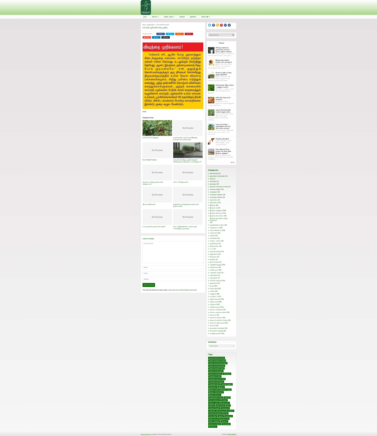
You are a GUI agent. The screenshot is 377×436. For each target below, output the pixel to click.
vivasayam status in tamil (217, 379)
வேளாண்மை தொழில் (216, 331)
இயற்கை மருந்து (226, 389)
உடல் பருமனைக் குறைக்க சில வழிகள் (154, 226)
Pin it (189, 33)
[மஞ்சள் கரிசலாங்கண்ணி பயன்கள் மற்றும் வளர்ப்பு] (211, 112)
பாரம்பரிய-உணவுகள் (216, 280)
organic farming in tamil (216, 368)
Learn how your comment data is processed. (182, 290)
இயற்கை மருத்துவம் (216, 210)
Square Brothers (232, 434)
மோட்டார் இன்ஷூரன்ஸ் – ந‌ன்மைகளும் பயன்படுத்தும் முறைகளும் (185, 227)
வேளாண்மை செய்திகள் (217, 328)
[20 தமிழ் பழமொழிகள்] (211, 141)
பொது (212, 286)
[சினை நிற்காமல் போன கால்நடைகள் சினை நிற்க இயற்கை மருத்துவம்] (211, 152)
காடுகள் (212, 235)
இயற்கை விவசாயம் (216, 213)
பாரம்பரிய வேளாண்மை (215, 413)
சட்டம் (211, 249)
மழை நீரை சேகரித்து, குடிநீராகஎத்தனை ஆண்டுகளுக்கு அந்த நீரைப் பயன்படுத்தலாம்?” (187, 161)
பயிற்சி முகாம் (214, 270)
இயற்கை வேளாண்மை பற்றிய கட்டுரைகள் (219, 219)
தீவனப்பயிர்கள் (214, 262)
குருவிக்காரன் (214, 243)
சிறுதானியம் (214, 254)
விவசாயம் (154, 16)
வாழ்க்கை (213, 304)
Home (144, 24)
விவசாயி (212, 325)
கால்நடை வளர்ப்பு (168, 16)
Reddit (180, 33)
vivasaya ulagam (215, 189)
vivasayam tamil (214, 384)
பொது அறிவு (214, 288)
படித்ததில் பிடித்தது (150, 24)
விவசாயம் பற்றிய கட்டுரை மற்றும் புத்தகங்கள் (224, 73)
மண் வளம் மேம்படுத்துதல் (150, 137)
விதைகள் (182, 16)
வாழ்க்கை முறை (215, 307)
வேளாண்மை (212, 426)
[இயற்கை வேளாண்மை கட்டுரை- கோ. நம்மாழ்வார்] (211, 63)
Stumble (148, 37)
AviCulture (213, 181)
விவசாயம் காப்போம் (216, 317)
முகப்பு (145, 16)
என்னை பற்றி (204, 16)
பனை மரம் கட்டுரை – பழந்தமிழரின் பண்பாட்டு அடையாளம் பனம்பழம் (223, 126)
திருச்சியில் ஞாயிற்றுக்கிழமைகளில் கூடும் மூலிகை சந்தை (186, 205)
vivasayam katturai (216, 197)
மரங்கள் (212, 291)
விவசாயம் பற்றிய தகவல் (217, 323)
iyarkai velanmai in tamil (216, 358)
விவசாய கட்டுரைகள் (216, 309)
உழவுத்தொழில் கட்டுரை (217, 225)
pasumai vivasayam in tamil (219, 186)
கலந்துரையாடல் (215, 227)
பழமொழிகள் (214, 275)
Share (161, 33)
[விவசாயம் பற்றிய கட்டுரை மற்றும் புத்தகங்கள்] (211, 75)
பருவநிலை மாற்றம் (215, 272)
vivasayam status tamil (216, 381)
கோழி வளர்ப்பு (214, 246)
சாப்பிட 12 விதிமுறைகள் (180, 182)
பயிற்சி (211, 411)
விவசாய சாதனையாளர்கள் (218, 312)
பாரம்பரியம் (230, 411)
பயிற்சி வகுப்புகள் (220, 411)
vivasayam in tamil (215, 376)
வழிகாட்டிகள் (214, 302)
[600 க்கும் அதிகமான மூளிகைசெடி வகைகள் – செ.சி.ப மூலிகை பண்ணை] (211, 50)
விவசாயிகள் (226, 424)
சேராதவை (213, 257)
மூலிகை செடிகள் (215, 299)
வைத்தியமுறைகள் (215, 333)
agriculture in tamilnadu (217, 176)
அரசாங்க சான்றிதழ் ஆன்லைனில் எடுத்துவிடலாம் (153, 183)
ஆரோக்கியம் (214, 202)
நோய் (228, 405)
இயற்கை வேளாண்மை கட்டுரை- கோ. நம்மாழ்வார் (224, 61)
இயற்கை (212, 205)
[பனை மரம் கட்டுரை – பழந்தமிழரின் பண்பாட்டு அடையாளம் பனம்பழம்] (211, 127)
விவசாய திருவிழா (214, 421)
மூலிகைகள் (228, 416)
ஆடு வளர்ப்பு (214, 200)
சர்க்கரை (211, 405)
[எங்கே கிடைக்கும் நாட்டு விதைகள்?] (211, 100)
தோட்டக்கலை (220, 405)
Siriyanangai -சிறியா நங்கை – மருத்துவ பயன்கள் (225, 86)
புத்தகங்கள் (193, 16)
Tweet (170, 33)
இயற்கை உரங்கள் (214, 389)
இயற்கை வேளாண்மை (217, 216)
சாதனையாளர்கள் (215, 251)
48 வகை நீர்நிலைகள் (149, 204)
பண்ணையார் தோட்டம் (146, 434)
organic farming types (216, 371)
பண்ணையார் (214, 267)
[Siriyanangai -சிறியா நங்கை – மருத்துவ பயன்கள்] (211, 87)
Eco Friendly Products (150, 160)
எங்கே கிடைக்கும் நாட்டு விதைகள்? (223, 98)
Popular (221, 43)
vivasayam (213, 192)
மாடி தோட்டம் (214, 296)
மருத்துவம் (213, 294)
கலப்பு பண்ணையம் (215, 230)
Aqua (211, 179)
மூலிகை (221, 416)
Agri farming (214, 173)
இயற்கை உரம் (214, 208)
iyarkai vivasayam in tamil (217, 360)
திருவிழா (212, 259)
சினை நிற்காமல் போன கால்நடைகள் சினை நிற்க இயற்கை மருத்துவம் (223, 151)
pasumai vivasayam (215, 374)
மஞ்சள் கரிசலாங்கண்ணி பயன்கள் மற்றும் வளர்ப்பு (223, 111)
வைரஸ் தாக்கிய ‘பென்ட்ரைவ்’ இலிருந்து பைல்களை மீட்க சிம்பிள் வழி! (185, 138)
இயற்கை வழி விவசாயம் (216, 392)
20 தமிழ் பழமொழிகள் (222, 139)
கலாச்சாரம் (213, 233)
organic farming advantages (217, 363)
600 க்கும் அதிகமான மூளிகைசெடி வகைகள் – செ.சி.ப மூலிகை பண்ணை (224, 49)
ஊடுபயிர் (227, 397)
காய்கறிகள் (213, 238)
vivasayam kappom (216, 194)
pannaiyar (213, 184)
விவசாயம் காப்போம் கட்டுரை (219, 320)
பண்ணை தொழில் (214, 408)
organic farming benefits (216, 366)
